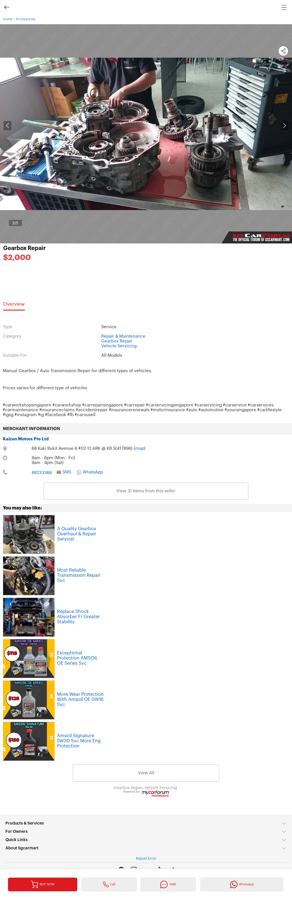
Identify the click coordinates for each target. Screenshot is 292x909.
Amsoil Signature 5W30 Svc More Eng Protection (79, 740)
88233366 (42, 473)
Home (8, 19)
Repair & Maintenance (123, 336)
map (139, 448)
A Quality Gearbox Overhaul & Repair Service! (76, 534)
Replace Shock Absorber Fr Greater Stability (78, 616)
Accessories (25, 19)
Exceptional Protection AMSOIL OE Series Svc (77, 658)
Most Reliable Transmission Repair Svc (78, 575)
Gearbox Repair (24, 248)
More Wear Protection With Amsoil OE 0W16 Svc (80, 699)
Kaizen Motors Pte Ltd (26, 439)
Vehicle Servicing (119, 346)
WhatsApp (93, 472)
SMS (66, 472)
